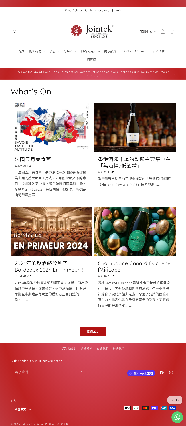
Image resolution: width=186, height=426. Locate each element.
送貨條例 (86, 348)
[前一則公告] (11, 74)
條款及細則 (68, 348)
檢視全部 (93, 331)
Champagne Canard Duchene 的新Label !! (134, 266)
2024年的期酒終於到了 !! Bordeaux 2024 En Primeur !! (49, 266)
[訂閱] (81, 372)
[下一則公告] (175, 74)
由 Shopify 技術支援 (56, 424)
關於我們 (102, 348)
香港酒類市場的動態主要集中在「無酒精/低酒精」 (134, 162)
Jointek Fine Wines (33, 424)
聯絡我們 (119, 348)
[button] (15, 31)
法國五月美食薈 (33, 159)
